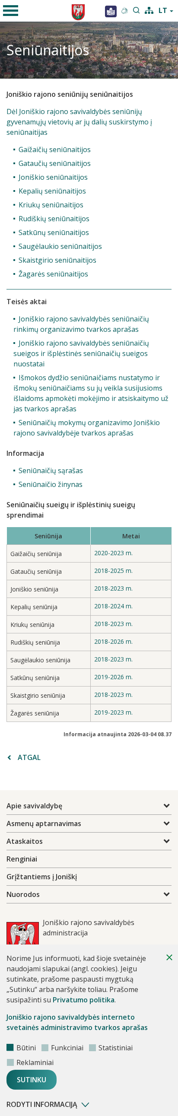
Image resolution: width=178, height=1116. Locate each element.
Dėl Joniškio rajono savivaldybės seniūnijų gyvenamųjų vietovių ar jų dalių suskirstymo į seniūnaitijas (79, 122)
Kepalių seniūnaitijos (52, 191)
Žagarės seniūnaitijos (53, 274)
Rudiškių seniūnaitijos (54, 218)
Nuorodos (23, 894)
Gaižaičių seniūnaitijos (55, 149)
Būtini (26, 1047)
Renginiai (21, 859)
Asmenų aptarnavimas (43, 823)
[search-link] (136, 11)
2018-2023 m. (113, 588)
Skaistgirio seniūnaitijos (57, 260)
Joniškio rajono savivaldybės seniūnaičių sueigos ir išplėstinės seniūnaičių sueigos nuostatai (81, 353)
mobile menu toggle (11, 11)
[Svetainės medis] (149, 9)
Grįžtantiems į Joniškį (41, 876)
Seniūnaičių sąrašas (51, 470)
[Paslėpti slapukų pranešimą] (169, 957)
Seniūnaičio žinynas (51, 484)
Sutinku (31, 1079)
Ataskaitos (24, 841)
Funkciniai (67, 1047)
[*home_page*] (111, 11)
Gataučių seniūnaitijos (55, 163)
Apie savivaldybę (34, 806)
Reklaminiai (35, 1062)
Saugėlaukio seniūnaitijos (60, 246)
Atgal (29, 757)
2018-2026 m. (113, 641)
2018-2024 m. (113, 606)
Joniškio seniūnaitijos (53, 177)
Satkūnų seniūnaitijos (54, 232)
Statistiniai (116, 1047)
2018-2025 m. (113, 570)
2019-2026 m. (113, 677)
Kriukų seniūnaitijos (51, 205)
